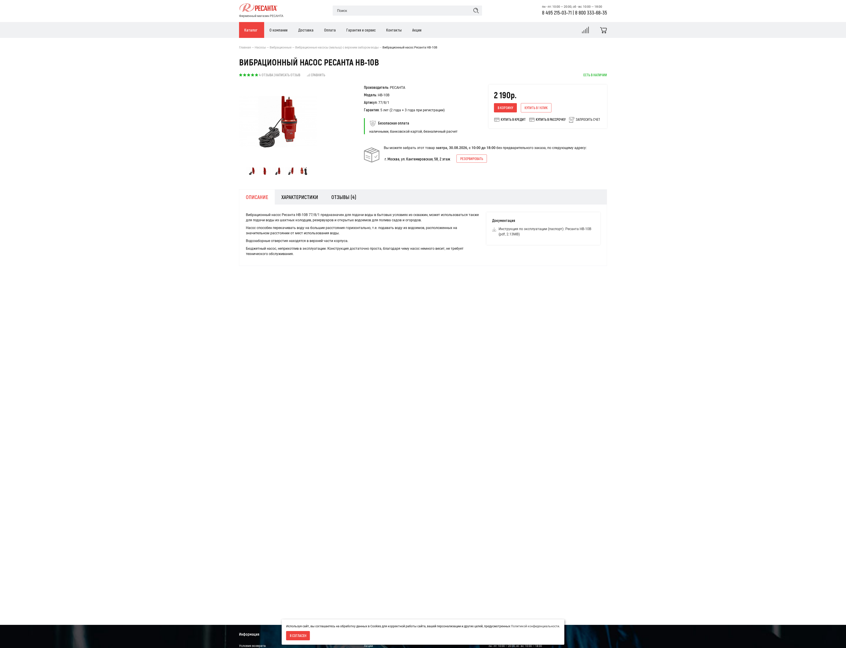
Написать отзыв (287, 75)
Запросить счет (588, 119)
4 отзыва (266, 75)
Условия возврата (252, 646)
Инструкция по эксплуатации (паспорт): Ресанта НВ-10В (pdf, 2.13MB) (545, 231)
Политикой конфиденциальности (535, 626)
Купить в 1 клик (536, 108)
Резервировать (471, 158)
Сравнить (318, 75)
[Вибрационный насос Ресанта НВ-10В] (252, 171)
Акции (368, 646)
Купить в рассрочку (551, 119)
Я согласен (298, 635)
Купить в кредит (513, 119)
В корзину (505, 108)
